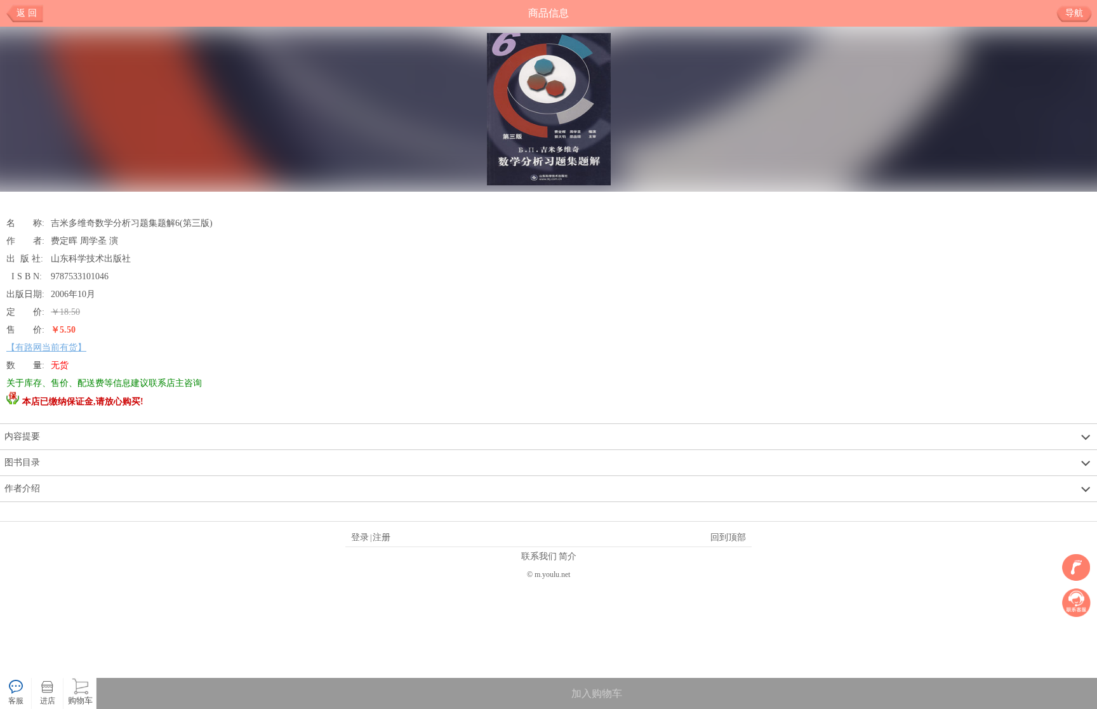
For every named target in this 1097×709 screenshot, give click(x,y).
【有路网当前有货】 (46, 347)
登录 (360, 537)
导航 (1074, 13)
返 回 (27, 13)
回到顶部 (728, 537)
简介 (567, 556)
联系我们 (539, 556)
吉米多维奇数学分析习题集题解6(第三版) (132, 223)
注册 (381, 537)
